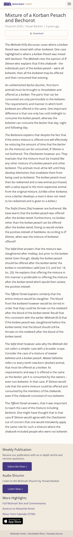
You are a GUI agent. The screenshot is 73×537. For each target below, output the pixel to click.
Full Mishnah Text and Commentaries (24, 503)
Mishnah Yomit (18, 533)
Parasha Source (55, 533)
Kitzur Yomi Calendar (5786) (19, 514)
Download (38, 33)
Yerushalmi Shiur (36, 533)
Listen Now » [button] (15, 488)
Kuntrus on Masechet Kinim (19, 508)
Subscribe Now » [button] (17, 466)
